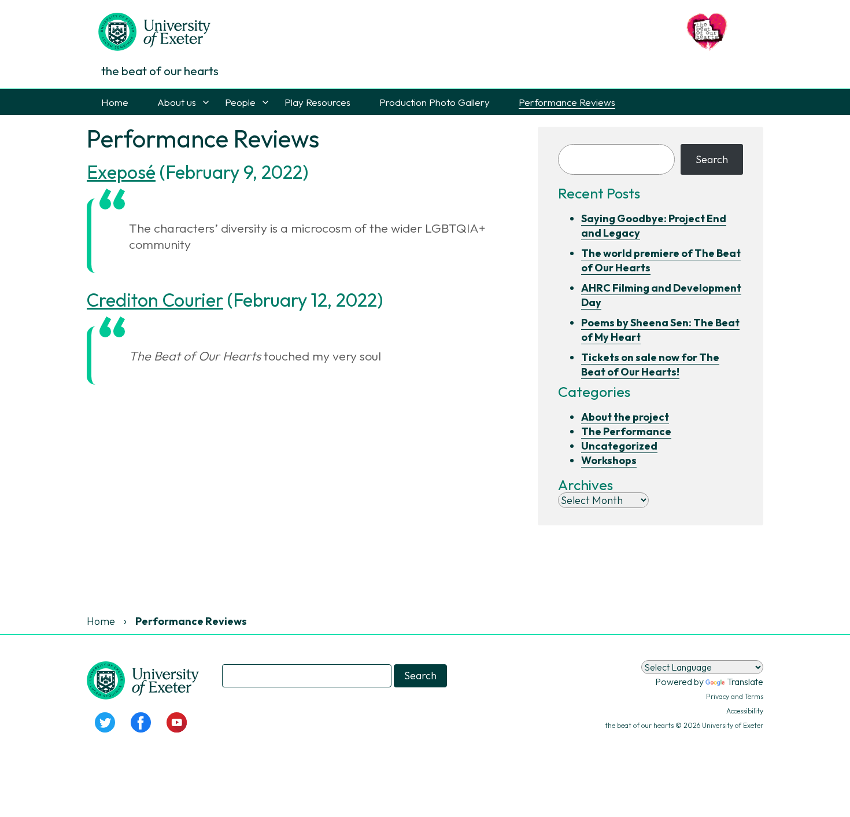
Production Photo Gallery (434, 102)
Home (114, 102)
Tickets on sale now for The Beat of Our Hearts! (650, 364)
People (240, 102)
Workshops (609, 460)
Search (712, 159)
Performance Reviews (567, 102)
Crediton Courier (155, 299)
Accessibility (744, 710)
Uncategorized (619, 445)
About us (176, 102)
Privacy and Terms (734, 696)
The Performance (626, 431)
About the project (625, 417)
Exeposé (121, 171)
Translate (745, 681)
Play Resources (317, 102)
